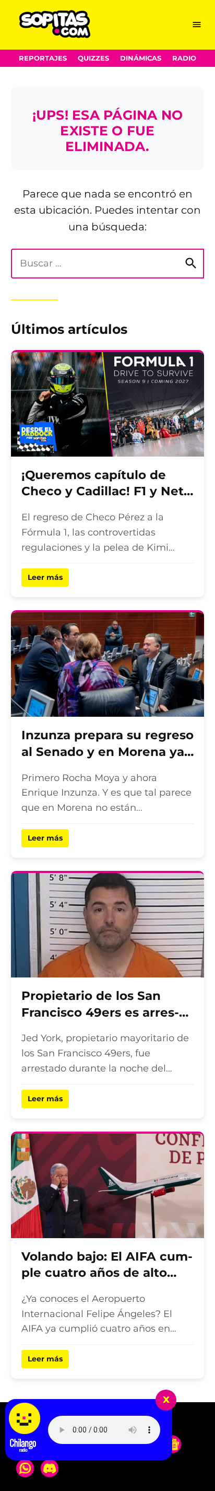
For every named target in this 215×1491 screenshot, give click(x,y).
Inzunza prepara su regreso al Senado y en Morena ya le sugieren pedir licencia (107, 751)
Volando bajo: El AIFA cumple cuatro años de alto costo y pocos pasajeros (107, 1273)
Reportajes (43, 58)
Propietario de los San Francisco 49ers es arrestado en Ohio (100, 1012)
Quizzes (93, 58)
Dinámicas (140, 58)
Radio (184, 58)
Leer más (45, 577)
